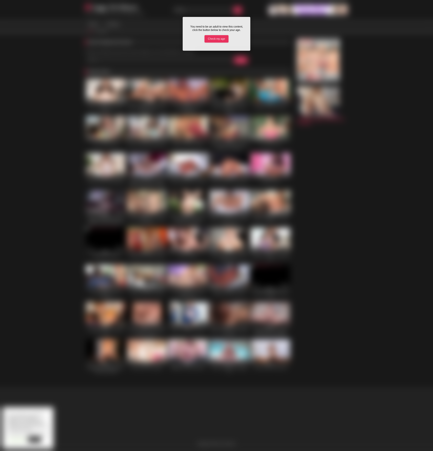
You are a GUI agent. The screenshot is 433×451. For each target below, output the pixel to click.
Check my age (216, 38)
